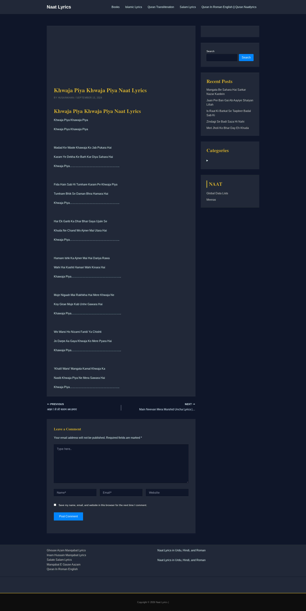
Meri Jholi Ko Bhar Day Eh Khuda (227, 127)
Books (116, 7)
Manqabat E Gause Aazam (63, 564)
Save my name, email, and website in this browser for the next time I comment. (103, 505)
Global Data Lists (217, 193)
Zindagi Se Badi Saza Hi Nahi (225, 121)
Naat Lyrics (59, 7)
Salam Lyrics (188, 7)
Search (210, 51)
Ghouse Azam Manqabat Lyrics (66, 550)
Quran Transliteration (161, 7)
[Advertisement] (121, 59)
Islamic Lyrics (133, 7)
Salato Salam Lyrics (59, 559)
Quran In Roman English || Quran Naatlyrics (229, 7)
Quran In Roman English (62, 569)
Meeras (211, 199)
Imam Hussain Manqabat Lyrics (66, 555)
